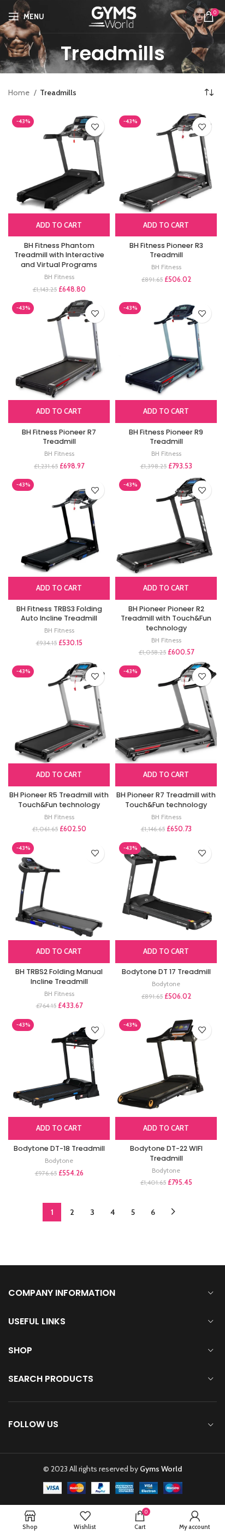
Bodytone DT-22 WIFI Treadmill (166, 1153)
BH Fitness (59, 277)
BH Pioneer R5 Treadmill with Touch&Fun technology (59, 799)
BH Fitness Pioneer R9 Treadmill (166, 437)
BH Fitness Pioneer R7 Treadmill (59, 437)
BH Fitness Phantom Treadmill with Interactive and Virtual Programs (59, 255)
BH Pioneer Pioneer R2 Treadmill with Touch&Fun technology (166, 618)
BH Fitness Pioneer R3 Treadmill (166, 250)
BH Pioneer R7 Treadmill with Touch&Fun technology (166, 799)
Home (19, 92)
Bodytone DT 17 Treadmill (166, 971)
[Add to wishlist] (94, 126)
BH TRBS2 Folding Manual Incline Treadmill (59, 976)
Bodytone (166, 984)
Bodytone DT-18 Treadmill (59, 1148)
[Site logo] (112, 15)
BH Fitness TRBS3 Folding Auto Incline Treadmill (59, 613)
